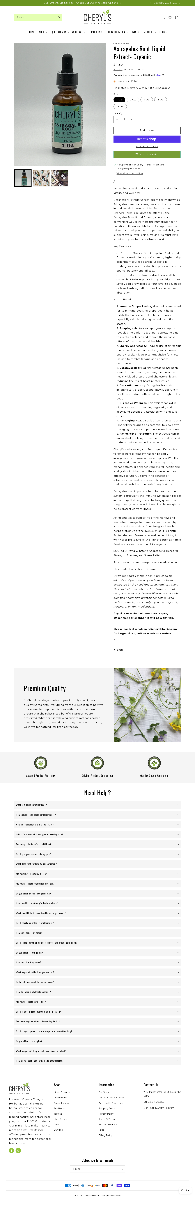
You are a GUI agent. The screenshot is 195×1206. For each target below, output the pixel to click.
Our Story (104, 1092)
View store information (130, 173)
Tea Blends (60, 1108)
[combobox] (38, 17)
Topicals (58, 1113)
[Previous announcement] (14, 3)
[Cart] (176, 17)
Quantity (117, 113)
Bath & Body (60, 1119)
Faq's (101, 1130)
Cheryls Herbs (91, 1195)
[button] (43, 32)
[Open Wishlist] (170, 17)
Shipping (117, 69)
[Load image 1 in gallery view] (22, 178)
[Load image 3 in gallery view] (59, 178)
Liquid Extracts (61, 1092)
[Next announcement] (151, 3)
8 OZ (161, 99)
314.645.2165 (158, 1102)
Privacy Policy (106, 1113)
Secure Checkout (108, 1124)
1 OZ (119, 99)
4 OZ (147, 99)
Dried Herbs (60, 1097)
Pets (56, 1124)
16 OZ (120, 106)
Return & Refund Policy (111, 1097)
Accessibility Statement (111, 1103)
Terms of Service (108, 1119)
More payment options (147, 146)
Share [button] (120, 649)
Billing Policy (105, 1135)
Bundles (58, 1130)
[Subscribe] (121, 1169)
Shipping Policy (107, 1108)
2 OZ (133, 99)
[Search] (59, 17)
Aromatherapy (61, 1103)
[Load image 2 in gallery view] (41, 178)
